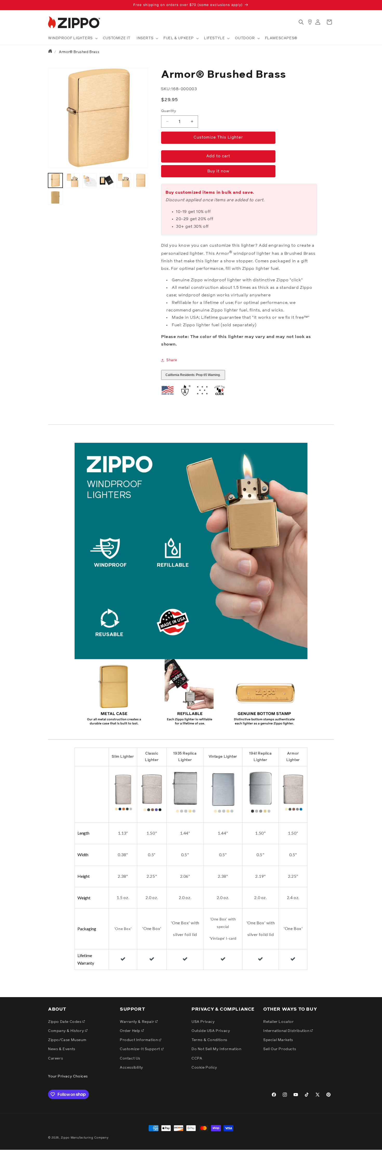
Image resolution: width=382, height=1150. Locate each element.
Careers (55, 1058)
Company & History (66, 1030)
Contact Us (130, 1058)
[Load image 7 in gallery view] (55, 197)
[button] (72, 38)
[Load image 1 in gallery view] (55, 180)
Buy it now (218, 171)
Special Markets (278, 1040)
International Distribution (286, 1030)
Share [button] (171, 360)
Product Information (139, 1040)
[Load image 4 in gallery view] (106, 180)
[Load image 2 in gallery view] (72, 180)
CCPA (197, 1058)
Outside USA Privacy (211, 1030)
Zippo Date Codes (65, 1021)
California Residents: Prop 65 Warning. (193, 375)
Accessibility (131, 1067)
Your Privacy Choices (68, 1076)
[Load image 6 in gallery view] (141, 180)
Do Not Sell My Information (216, 1049)
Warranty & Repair (137, 1021)
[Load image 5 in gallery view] (123, 180)
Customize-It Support (140, 1049)
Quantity (168, 111)
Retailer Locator (278, 1021)
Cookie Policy (204, 1067)
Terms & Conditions (209, 1040)
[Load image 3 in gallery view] (89, 180)
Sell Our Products (279, 1049)
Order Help (130, 1030)
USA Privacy (203, 1021)
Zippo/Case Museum (67, 1040)
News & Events (61, 1049)
